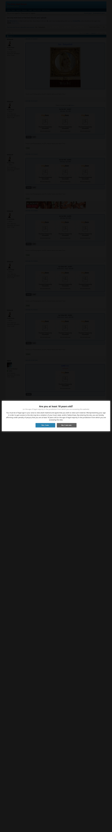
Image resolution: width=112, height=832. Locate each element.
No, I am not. (66, 425)
